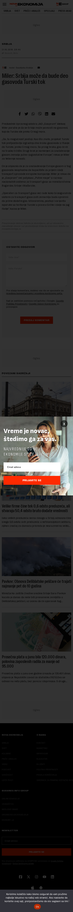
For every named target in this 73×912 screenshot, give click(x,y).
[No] (68, 901)
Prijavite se (32, 480)
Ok (37, 906)
